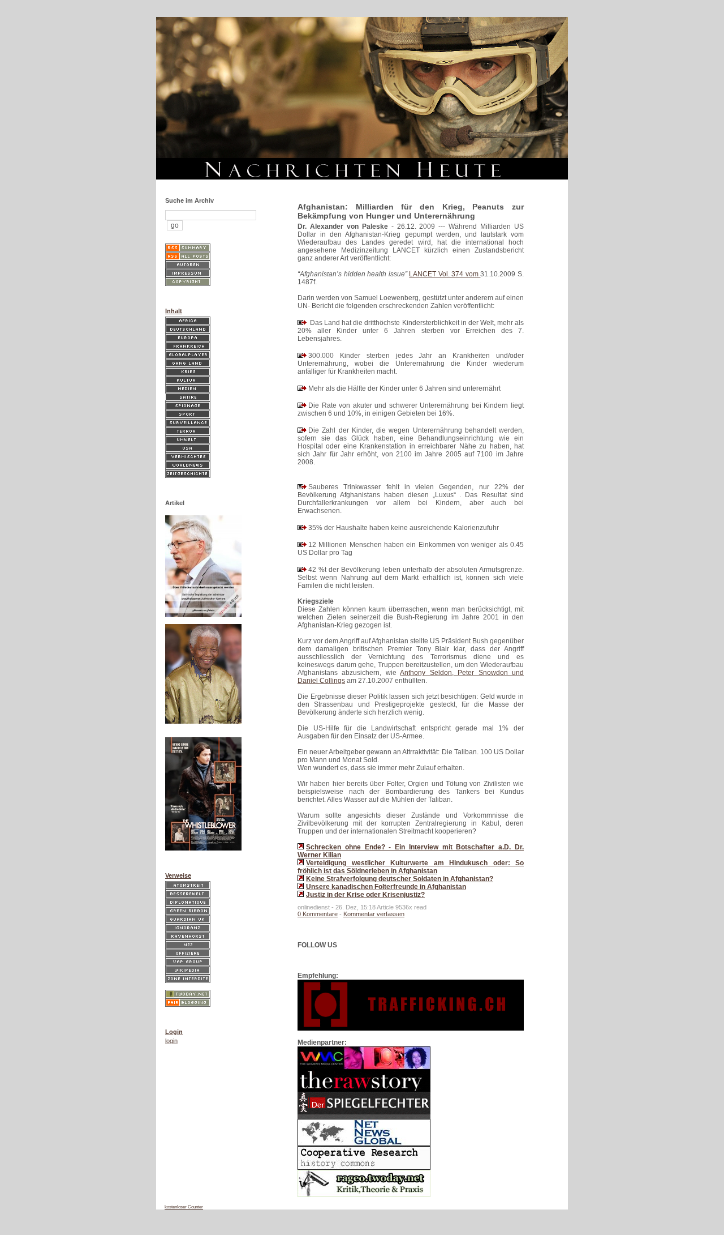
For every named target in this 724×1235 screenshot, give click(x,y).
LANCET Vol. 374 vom (444, 274)
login (171, 1040)
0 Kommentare (318, 914)
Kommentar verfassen (373, 914)
